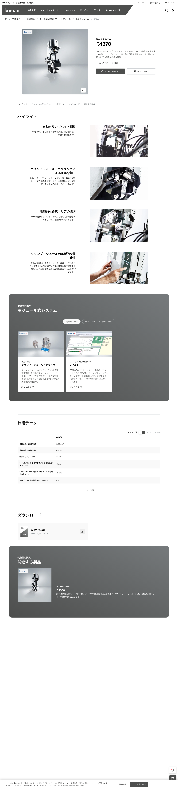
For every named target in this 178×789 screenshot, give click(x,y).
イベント (144, 3)
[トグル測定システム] (142, 432)
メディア (136, 3)
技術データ (59, 104)
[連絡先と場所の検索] (172, 778)
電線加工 (31, 18)
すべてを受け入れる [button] (139, 784)
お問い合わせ (155, 3)
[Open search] (166, 10)
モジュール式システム (41, 104)
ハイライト (22, 104)
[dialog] (89, 784)
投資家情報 (20, 3)
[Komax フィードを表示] (172, 770)
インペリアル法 (153, 432)
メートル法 (132, 432)
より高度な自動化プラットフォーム (55, 18)
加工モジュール (82, 18)
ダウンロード (74, 104)
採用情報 (30, 3)
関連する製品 (89, 104)
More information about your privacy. (71, 785)
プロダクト (17, 18)
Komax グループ (8, 3)
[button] (122, 784)
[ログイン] (173, 10)
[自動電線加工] (12, 10)
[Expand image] (83, 90)
